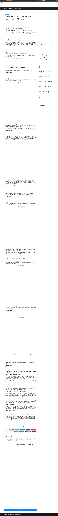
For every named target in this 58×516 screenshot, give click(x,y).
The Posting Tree (31, 426)
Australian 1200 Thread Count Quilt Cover (31, 445)
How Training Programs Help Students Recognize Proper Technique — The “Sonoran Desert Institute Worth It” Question (28, 0)
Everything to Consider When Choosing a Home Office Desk (20, 445)
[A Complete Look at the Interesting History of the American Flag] (41, 99)
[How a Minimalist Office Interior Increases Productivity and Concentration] (10, 469)
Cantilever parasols (8, 354)
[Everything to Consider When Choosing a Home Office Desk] (20, 441)
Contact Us (16, 8)
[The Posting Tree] (3, 2)
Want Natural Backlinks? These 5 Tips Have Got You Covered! (48, 87)
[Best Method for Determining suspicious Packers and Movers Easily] (41, 93)
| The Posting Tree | (18, 514)
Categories (5, 8)
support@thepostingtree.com (43, 58)
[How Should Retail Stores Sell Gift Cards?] (41, 68)
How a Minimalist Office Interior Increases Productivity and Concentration (9, 503)
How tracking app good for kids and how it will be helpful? (48, 72)
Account (20, 8)
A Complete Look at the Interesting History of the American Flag (48, 98)
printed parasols (21, 419)
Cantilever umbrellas (8, 311)
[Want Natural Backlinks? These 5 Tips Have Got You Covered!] (41, 88)
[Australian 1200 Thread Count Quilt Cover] (31, 441)
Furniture (9, 12)
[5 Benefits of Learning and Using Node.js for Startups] (41, 78)
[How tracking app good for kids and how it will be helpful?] (41, 73)
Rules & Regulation (11, 8)
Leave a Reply (20, 509)
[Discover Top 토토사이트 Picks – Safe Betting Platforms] (41, 83)
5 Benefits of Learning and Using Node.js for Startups (48, 77)
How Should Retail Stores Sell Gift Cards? (48, 67)
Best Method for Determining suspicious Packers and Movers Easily (48, 92)
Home (2, 8)
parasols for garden (28, 26)
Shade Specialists (8, 21)
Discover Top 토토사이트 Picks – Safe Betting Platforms (48, 82)
